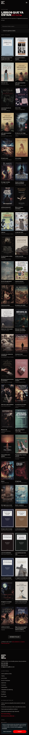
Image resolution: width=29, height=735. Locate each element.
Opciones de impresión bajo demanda (10, 711)
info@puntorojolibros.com (7, 666)
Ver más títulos (14, 636)
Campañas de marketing (7, 689)
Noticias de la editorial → (8, 716)
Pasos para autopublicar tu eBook (9, 709)
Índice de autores (5, 643)
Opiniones (3, 682)
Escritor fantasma (5, 680)
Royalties (3, 694)
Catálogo (3, 691)
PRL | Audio (4, 696)
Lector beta (4, 678)
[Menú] (26, 2)
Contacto (3, 685)
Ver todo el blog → (6, 713)
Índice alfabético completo (18, 641)
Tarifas (3, 676)
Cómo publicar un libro (6, 673)
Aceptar (20, 731)
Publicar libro (4, 687)
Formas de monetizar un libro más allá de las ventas (13, 706)
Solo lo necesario (7, 731)
